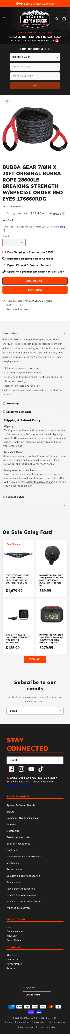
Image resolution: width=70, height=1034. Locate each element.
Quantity (6, 236)
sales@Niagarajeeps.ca (39, 482)
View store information (18, 309)
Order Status (14, 940)
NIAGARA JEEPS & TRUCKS (33, 1018)
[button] (4, 18)
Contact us (13, 959)
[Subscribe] (59, 711)
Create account (15, 931)
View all (35, 659)
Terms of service (57, 1022)
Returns (11, 968)
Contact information (45, 1027)
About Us (12, 955)
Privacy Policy (14, 964)
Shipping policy (25, 1027)
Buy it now (35, 290)
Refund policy (22, 1022)
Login (10, 927)
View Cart (12, 936)
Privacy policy (39, 1022)
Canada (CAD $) (34, 995)
